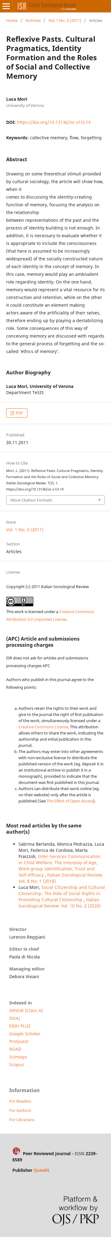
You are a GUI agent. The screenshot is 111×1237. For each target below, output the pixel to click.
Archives (33, 20)
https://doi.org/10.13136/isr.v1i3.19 (54, 122)
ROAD (15, 1049)
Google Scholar (24, 1034)
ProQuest (18, 1041)
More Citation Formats (31, 500)
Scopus (16, 1064)
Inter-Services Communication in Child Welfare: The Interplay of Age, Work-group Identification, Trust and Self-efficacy (59, 865)
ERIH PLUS (20, 1026)
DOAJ (14, 1018)
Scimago (18, 1057)
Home (12, 20)
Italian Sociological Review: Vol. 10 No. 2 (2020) (59, 903)
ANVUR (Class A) (26, 1010)
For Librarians (22, 1119)
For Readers (20, 1101)
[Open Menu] (6, 6)
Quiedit (41, 1170)
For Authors (20, 1110)
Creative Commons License (43, 727)
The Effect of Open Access (70, 801)
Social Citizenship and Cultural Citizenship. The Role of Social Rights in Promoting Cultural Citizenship (61, 893)
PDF (19, 413)
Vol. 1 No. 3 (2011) (64, 20)
